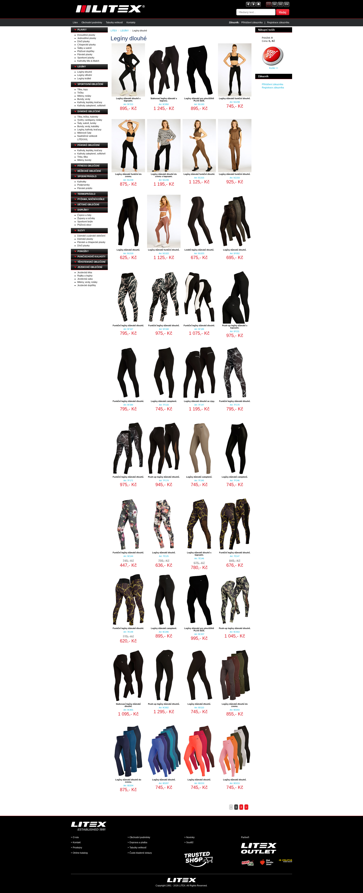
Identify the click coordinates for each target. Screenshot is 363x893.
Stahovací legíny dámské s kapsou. (163, 99)
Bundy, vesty (83, 99)
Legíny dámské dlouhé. (128, 250)
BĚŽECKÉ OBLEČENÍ (89, 171)
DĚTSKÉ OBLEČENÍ (88, 204)
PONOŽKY (83, 251)
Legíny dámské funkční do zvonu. (128, 175)
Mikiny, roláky (84, 96)
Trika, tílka (82, 157)
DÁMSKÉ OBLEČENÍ (89, 111)
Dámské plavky (85, 239)
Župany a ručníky (86, 218)
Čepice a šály (84, 215)
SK (274, 4)
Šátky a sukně (84, 48)
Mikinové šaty (84, 133)
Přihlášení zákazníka (252, 22)
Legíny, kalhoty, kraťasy (89, 129)
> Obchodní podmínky (139, 837)
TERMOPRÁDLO (86, 194)
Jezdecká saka (85, 279)
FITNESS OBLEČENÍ (88, 165)
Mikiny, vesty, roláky (87, 282)
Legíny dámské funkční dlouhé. (234, 98)
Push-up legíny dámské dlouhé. (164, 477)
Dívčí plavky (83, 41)
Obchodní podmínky (91, 22)
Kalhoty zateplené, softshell (91, 105)
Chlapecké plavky (86, 44)
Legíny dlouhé (84, 72)
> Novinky (189, 837)
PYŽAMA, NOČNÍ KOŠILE (91, 199)
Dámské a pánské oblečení (91, 235)
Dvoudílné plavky (86, 35)
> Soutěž (188, 842)
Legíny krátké (84, 78)
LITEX (114, 30)
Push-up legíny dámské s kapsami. (234, 326)
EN (286, 4)
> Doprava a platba (137, 842)
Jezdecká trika (84, 272)
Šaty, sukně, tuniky (86, 123)
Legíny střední (84, 75)
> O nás (75, 837)
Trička (80, 92)
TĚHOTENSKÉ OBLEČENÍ (91, 262)
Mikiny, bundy (84, 160)
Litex (75, 22)
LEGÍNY (82, 66)
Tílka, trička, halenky (87, 116)
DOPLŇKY (83, 210)
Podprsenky (83, 185)
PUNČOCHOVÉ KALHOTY (91, 256)
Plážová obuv (84, 224)
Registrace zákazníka (278, 22)
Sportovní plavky (85, 57)
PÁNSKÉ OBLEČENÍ (88, 145)
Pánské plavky (84, 54)
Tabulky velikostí (114, 22)
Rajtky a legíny (84, 275)
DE (280, 4)
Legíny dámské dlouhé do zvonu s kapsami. (164, 175)
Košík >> (273, 68)
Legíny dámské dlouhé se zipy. (199, 401)
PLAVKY (82, 29)
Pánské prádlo (84, 188)
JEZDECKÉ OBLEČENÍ (90, 267)
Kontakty (130, 22)
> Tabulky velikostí (137, 847)
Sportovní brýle (85, 221)
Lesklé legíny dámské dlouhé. (199, 250)
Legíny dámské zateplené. (164, 401)
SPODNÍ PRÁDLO (87, 176)
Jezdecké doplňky (86, 285)
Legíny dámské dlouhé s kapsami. (128, 99)
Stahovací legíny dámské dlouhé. (128, 705)
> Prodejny (76, 847)
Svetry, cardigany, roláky (89, 120)
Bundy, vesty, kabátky (88, 126)
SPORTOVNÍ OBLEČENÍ (90, 84)
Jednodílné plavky (86, 38)
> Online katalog (79, 853)
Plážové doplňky (85, 51)
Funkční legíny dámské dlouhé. (128, 325)
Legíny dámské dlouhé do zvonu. (235, 705)
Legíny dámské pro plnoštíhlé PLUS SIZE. (199, 99)
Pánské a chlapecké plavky (91, 242)
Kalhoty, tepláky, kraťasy (89, 102)
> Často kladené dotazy (140, 853)
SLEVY (81, 230)
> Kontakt (76, 842)
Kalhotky (81, 181)
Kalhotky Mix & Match (88, 61)
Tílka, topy (82, 89)
